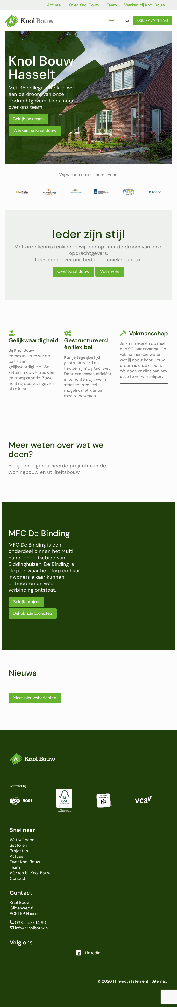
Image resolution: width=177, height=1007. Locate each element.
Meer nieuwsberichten (34, 698)
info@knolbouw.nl (32, 928)
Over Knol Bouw (84, 5)
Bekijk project (26, 601)
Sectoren (18, 845)
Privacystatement (131, 981)
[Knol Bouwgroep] (29, 20)
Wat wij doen (22, 840)
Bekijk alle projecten (32, 613)
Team (112, 5)
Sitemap (159, 981)
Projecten (19, 851)
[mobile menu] (111, 21)
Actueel (54, 5)
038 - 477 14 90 (152, 20)
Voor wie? (109, 271)
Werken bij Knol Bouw (144, 5)
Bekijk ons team (28, 119)
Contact (17, 878)
